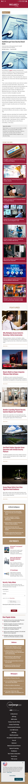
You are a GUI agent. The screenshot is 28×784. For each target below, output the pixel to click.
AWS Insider (14, 719)
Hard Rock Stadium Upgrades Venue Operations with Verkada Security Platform (13, 450)
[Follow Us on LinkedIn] (2, 1)
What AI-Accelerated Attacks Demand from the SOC (14, 661)
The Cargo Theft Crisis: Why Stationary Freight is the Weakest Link (14, 691)
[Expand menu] (26, 1)
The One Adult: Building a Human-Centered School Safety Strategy (13, 647)
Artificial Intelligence (14, 507)
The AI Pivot (14, 756)
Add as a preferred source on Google (22, 1)
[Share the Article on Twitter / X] (7, 12)
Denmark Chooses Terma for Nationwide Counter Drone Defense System (14, 528)
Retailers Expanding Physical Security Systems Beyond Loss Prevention (14, 411)
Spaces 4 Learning (14, 748)
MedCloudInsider (14, 735)
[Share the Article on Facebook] (3, 12)
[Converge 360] (14, 705)
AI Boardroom (14, 714)
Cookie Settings (12, 775)
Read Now (5, 346)
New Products (14, 541)
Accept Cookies (19, 779)
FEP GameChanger (14, 570)
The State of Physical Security (12, 678)
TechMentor (14, 751)
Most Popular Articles (9, 617)
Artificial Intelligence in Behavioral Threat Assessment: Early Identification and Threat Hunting (14, 652)
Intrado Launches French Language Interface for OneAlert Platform (12, 628)
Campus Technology (14, 724)
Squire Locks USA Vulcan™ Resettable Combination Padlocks (15, 559)
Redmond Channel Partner (14, 745)
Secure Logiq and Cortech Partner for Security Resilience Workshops (13, 279)
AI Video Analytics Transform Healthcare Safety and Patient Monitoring (13, 240)
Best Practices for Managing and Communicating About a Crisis (13, 657)
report (10, 70)
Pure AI (14, 740)
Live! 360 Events (14, 730)
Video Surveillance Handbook (12, 685)
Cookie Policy (9, 772)
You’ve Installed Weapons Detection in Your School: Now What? (14, 681)
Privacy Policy (12, 598)
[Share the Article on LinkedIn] (5, 12)
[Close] (22, 762)
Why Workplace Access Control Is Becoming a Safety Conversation (13, 334)
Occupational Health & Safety (14, 737)
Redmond (14, 743)
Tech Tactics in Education (14, 753)
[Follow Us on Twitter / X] (4, 1)
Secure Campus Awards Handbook (13, 688)
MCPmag (14, 732)
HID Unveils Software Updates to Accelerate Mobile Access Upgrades (14, 259)
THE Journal (14, 759)
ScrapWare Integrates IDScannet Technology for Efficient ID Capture (14, 160)
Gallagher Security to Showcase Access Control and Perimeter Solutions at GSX (13, 299)
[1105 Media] (14, 710)
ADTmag (14, 716)
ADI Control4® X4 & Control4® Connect (16, 547)
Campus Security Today (14, 722)
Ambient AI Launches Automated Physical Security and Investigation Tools (14, 220)
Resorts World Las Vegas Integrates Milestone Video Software (13, 373)
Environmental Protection (14, 727)
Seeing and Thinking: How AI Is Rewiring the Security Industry (12, 665)
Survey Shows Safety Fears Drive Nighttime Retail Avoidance (13, 488)
